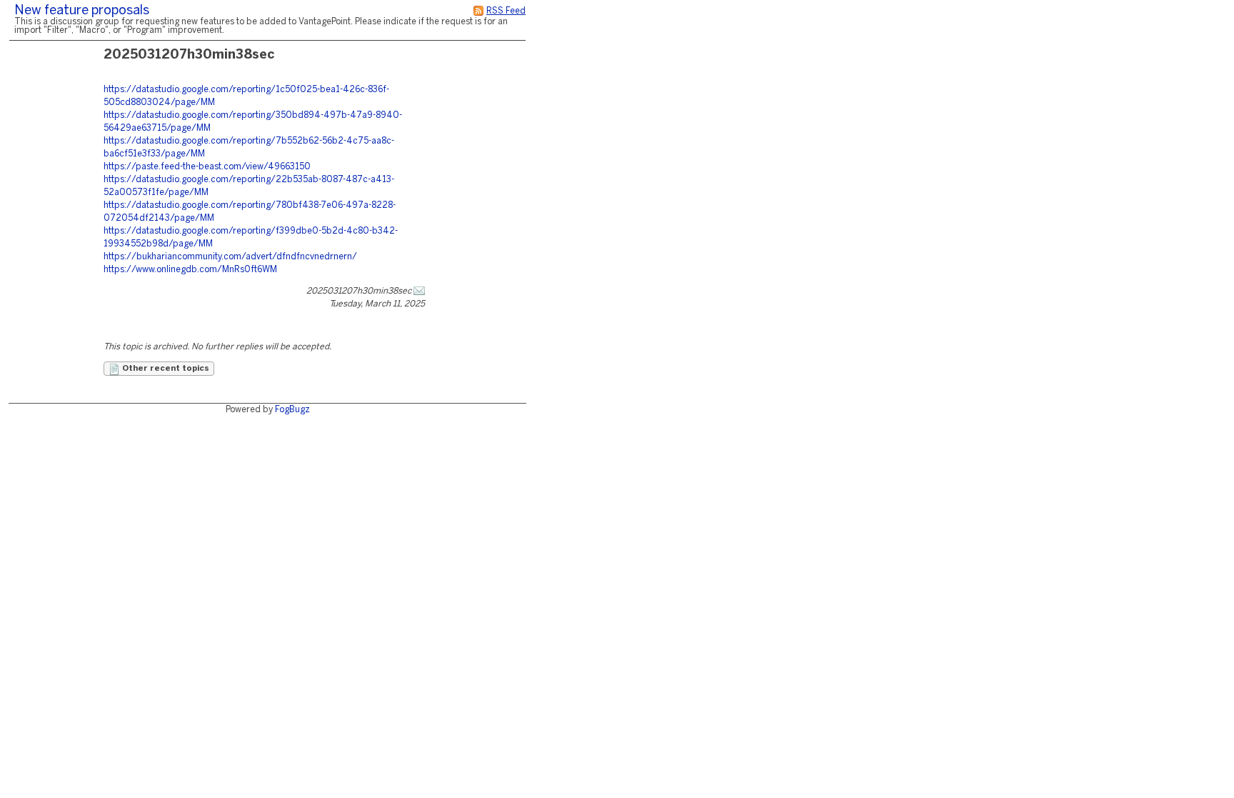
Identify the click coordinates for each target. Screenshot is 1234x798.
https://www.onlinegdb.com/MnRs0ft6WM (190, 270)
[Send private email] (419, 291)
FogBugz (292, 410)
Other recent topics (164, 368)
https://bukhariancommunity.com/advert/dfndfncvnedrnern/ (230, 257)
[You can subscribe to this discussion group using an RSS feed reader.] (478, 11)
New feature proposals (81, 11)
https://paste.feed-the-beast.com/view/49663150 (207, 167)
